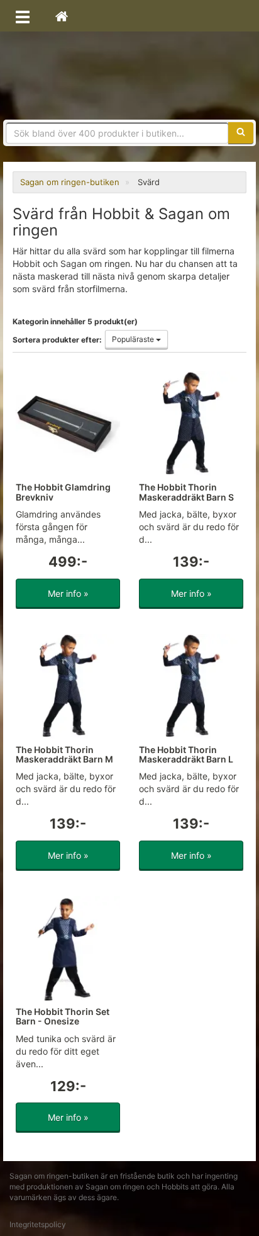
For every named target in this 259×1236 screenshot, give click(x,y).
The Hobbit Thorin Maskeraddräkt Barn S (186, 492)
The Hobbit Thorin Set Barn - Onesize (62, 1016)
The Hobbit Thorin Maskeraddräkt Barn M (64, 754)
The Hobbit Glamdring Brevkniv (63, 492)
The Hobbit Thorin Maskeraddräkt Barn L (186, 754)
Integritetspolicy (37, 1224)
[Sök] (240, 133)
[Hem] (61, 15)
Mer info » (68, 593)
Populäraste (134, 339)
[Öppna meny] (22, 16)
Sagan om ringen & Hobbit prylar (129, 75)
